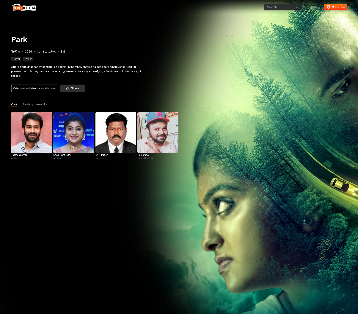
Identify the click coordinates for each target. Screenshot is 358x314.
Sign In (313, 7)
